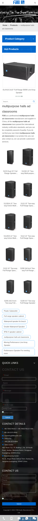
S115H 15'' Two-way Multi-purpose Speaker (28, 172)
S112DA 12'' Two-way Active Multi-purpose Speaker (10, 237)
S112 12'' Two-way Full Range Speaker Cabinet (27, 237)
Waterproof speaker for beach (15, 321)
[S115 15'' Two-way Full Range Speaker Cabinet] (27, 189)
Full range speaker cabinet (14, 316)
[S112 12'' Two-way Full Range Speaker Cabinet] (27, 222)
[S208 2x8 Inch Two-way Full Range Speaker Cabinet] (27, 254)
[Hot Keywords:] (34, 101)
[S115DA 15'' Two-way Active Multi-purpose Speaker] (10, 189)
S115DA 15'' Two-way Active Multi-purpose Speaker (10, 205)
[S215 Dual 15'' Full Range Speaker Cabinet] (10, 157)
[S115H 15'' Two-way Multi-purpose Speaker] (27, 157)
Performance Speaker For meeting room (17, 352)
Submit (7, 417)
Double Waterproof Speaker (14, 327)
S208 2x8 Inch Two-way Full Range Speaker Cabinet (27, 269)
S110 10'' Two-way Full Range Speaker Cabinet (10, 269)
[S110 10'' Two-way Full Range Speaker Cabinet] (10, 254)
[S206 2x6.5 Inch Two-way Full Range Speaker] (10, 286)
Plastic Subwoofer (11, 311)
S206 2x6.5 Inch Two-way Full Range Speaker (10, 302)
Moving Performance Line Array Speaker (15, 343)
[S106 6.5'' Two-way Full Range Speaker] (27, 286)
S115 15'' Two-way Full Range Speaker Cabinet (27, 205)
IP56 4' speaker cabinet (12, 332)
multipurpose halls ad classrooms (16, 337)
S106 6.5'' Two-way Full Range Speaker (27, 302)
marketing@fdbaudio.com (13, 435)
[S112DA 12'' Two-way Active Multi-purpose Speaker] (10, 222)
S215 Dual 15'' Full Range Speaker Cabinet (10, 172)
